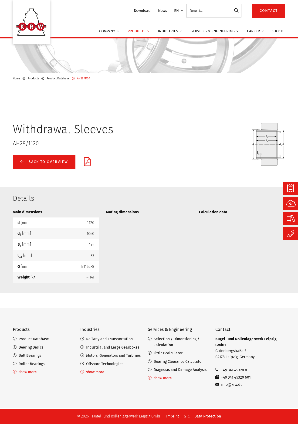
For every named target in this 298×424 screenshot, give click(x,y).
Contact (222, 329)
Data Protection (207, 416)
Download (142, 10)
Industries (168, 31)
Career (254, 31)
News (162, 10)
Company (107, 31)
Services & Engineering (213, 31)
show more (28, 372)
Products (137, 31)
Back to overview (47, 161)
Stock (277, 31)
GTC (187, 416)
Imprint (172, 416)
